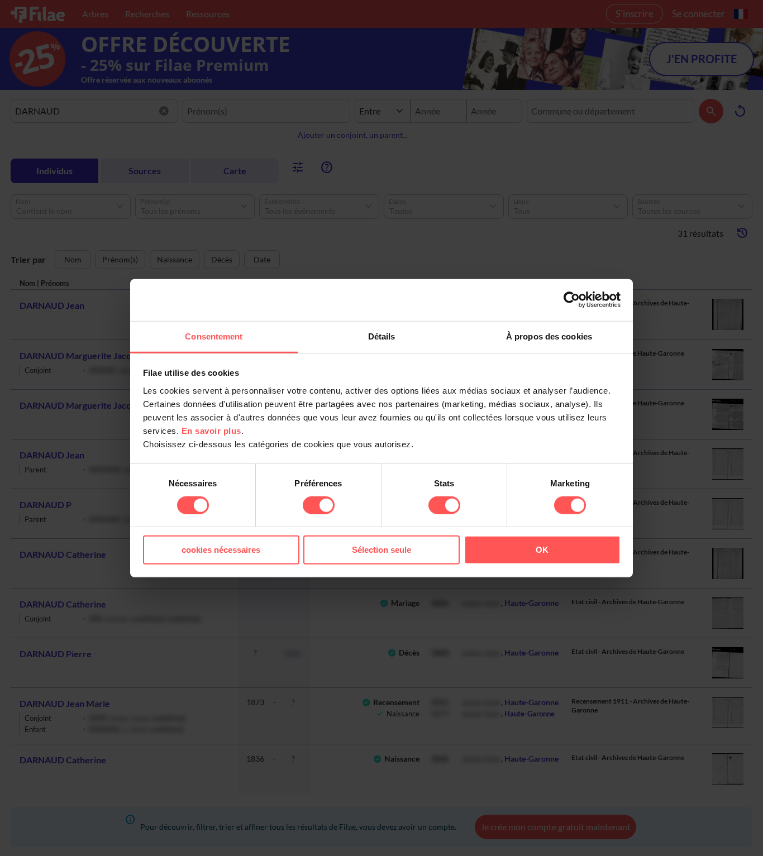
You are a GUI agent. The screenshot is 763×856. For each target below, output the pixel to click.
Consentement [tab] (213, 336)
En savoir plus (211, 430)
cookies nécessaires (221, 549)
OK (542, 549)
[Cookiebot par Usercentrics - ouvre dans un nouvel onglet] (572, 299)
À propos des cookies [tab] (549, 336)
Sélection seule (381, 549)
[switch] (319, 505)
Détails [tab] (381, 336)
